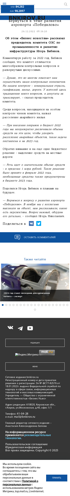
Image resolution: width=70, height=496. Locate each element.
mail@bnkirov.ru (25, 416)
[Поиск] (65, 4)
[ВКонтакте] (31, 225)
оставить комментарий (40, 237)
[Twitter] (38, 225)
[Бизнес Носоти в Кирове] (24, 18)
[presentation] (3, 284)
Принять (56, 478)
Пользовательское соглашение (26, 444)
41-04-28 (22, 413)
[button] (2, 305)
